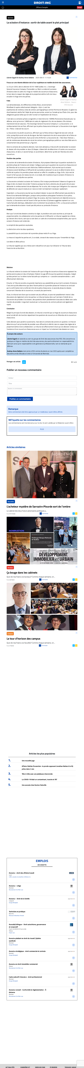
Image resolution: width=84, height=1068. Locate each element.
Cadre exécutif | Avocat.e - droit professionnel (25, 977)
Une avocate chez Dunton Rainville (34, 785)
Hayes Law (12, 933)
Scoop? (80, 7)
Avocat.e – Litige (15, 886)
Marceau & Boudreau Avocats (16, 915)
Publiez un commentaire (20, 398)
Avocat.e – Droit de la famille (19, 898)
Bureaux (10, 568)
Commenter (45, 513)
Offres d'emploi (42, 7)
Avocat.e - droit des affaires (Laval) (21, 873)
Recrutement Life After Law (16, 890)
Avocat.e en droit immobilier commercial (23, 964)
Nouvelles (11, 501)
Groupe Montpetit (13, 903)
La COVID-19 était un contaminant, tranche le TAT (39, 779)
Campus (10, 634)
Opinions (10, 18)
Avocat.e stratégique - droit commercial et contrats (27, 951)
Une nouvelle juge (28, 760)
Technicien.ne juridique (17, 911)
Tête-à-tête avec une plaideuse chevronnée (37, 774)
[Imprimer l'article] (76, 513)
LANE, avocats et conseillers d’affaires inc (20, 877)
